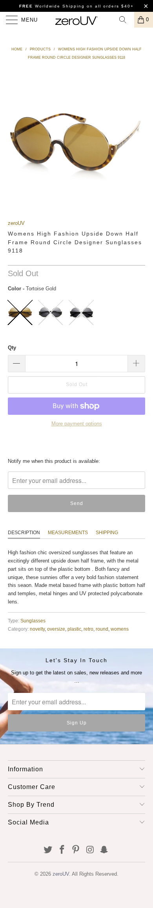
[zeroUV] (76, 20)
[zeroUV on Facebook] (62, 850)
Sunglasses (33, 620)
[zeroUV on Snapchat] (104, 850)
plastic (74, 628)
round (102, 628)
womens (120, 628)
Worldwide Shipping (52, 6)
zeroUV (16, 223)
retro (88, 628)
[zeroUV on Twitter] (48, 850)
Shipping (107, 532)
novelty (37, 628)
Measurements (68, 532)
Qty (12, 348)
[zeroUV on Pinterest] (76, 850)
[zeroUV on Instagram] (90, 850)
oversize (56, 628)
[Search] (125, 19)
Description (24, 532)
